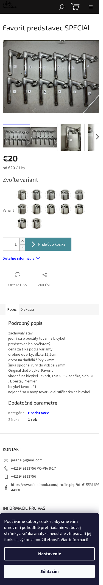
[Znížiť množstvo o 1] (22, 247)
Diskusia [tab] (27, 309)
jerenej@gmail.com (27, 460)
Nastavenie (49, 554)
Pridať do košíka (52, 244)
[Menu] (90, 6)
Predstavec (38, 413)
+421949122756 (23, 476)
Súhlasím (49, 571)
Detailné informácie (19, 258)
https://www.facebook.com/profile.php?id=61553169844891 (55, 487)
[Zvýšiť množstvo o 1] (22, 241)
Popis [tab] (12, 309)
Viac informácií (74, 540)
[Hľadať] (61, 6)
